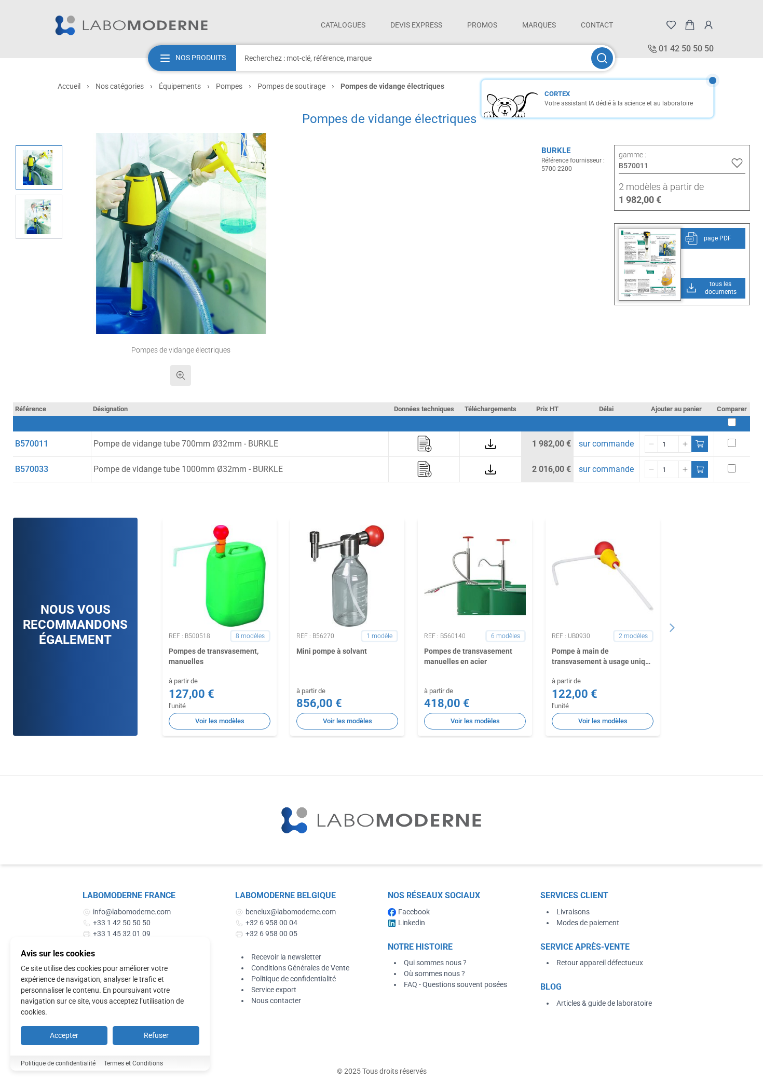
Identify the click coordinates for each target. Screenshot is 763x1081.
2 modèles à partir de (661, 186)
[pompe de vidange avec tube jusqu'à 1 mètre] (39, 217)
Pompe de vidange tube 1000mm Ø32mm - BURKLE (188, 469)
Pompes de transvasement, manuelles (213, 656)
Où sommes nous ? (434, 973)
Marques (539, 25)
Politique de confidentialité (293, 979)
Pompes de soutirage (291, 86)
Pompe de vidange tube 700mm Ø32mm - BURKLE (185, 444)
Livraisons (573, 912)
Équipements (180, 86)
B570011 (31, 444)
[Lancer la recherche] (602, 58)
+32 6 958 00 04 (271, 922)
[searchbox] (412, 58)
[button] (180, 233)
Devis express (416, 25)
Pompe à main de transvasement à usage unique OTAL (602, 657)
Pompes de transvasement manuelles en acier (468, 656)
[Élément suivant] (672, 627)
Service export (273, 989)
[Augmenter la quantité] (684, 444)
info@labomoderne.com (132, 912)
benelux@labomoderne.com (291, 912)
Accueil (69, 86)
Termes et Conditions (133, 1063)
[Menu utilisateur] (708, 25)
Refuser (156, 1035)
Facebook (414, 912)
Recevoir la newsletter (286, 957)
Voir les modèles (219, 721)
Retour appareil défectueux (599, 962)
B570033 (31, 469)
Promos (482, 25)
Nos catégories (120, 86)
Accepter (64, 1035)
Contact (597, 25)
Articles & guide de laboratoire (604, 1003)
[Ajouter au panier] (699, 444)
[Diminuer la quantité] (651, 444)
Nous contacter (276, 1000)
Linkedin (411, 922)
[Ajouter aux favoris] (737, 163)
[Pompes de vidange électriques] (39, 167)
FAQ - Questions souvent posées (455, 984)
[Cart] (690, 25)
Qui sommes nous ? (435, 962)
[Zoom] (180, 375)
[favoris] (671, 25)
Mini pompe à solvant (331, 651)
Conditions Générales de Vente (300, 968)
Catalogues (343, 25)
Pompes (229, 86)
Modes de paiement (587, 922)
